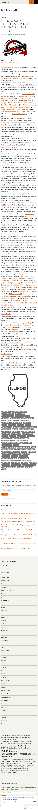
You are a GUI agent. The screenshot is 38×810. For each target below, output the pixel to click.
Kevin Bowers (5, 203)
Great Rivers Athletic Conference (12, 422)
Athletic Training (6, 590)
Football (4, 743)
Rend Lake (15, 456)
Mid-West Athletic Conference (13, 307)
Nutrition (3, 660)
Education (4, 610)
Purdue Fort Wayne (20, 767)
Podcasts (3, 667)
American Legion (6, 584)
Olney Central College (8, 105)
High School (4, 630)
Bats (2, 594)
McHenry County (22, 440)
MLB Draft (24, 763)
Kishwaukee (31, 436)
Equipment (4, 614)
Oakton (24, 451)
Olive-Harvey (6, 453)
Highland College (15, 283)
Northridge (4, 657)
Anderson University (27, 735)
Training (3, 704)
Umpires (3, 710)
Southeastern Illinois (8, 460)
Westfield (15, 772)
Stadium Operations (7, 697)
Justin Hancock (6, 207)
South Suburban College (21, 107)
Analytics (3, 587)
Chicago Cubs (5, 739)
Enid (9, 420)
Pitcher (13, 767)
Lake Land (5, 438)
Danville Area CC (6, 280)
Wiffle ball (4, 720)
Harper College (10, 325)
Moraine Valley (6, 445)
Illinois (28, 425)
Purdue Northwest (29, 766)
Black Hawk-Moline (7, 413)
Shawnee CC (5, 107)
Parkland (26, 453)
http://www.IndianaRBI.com (10, 63)
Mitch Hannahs (29, 214)
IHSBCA (16, 746)
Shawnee (14, 458)
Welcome (3, 717)
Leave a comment (20, 34)
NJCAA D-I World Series (8, 449)
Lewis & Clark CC (22, 289)
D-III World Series (15, 363)
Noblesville (30, 765)
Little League (4, 640)
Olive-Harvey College (20, 103)
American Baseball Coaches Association (11, 735)
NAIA (30, 763)
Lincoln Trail (6, 440)
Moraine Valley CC (16, 294)
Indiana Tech (29, 759)
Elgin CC (21, 280)
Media (2, 647)
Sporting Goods (5, 690)
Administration (5, 577)
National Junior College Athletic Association (15, 447)
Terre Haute (5, 465)
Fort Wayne (11, 743)
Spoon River (5, 462)
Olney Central (17, 453)
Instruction (4, 637)
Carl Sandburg (20, 413)
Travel (3, 707)
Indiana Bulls (14, 751)
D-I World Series (26, 349)
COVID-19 (23, 741)
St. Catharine (15, 462)
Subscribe (4, 494)
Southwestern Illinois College (10, 111)
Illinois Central (7, 427)
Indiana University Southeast (21, 761)
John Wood (16, 431)
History (3, 634)
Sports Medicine (5, 694)
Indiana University (7, 761)
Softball (27, 768)
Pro (2, 670)
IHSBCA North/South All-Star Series (13, 748)
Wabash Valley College (19, 114)
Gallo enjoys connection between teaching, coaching (16, 510)
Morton (16, 445)
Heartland (12, 425)
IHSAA (28, 743)
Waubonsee (29, 467)
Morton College (6, 296)
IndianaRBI (5, 2)
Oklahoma (32, 451)
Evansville (29, 741)
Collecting (4, 604)
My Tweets (4, 566)
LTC (14, 440)
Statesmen (25, 462)
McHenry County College (28, 291)
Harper (4, 425)
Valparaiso (25, 770)
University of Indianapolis (16, 770)
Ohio (9, 767)
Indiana (15, 429)
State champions (5, 770)
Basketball (25, 737)
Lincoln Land (24, 438)
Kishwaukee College (26, 98)
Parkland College (22, 296)
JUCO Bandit (6, 433)
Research (3, 677)
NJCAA (33, 447)
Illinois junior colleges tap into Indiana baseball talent (15, 25)
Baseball (17, 737)
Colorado (5, 418)
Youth (2, 724)
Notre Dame (4, 767)
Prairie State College (7, 298)
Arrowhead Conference (11, 331)
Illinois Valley (6, 429)
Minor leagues (5, 650)
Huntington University (20, 743)
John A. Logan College (20, 96)
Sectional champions (18, 768)
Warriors (21, 467)
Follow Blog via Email (9, 783)
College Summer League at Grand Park (10, 741)
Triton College (31, 111)
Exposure (3, 617)
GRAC (14, 420)
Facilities (3, 620)
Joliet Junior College (28, 325)
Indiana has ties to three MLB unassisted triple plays (16, 518)
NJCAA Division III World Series (10, 451)
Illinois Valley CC (20, 285)
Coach (20, 739)
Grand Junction (23, 420)
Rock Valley (23, 456)
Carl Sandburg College (19, 278)
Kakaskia (4, 436)
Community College (17, 418)
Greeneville (27, 422)
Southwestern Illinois (24, 460)
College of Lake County (23, 416)
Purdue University (6, 768)
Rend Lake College (26, 105)
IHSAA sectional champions (7, 746)
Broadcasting (5, 600)
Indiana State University (27, 429)
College (3, 17)
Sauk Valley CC (31, 298)
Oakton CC (9, 327)
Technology (4, 700)
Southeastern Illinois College (16, 109)
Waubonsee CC (16, 329)
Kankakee (12, 436)
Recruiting (4, 674)
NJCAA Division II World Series (26, 449)
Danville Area (29, 418)
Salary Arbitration (6, 680)
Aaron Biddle (5, 125)
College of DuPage (26, 323)
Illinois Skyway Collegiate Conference (13, 343)
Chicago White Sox (13, 739)
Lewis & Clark (14, 438)
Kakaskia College (6, 98)
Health (3, 627)
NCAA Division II (14, 765)
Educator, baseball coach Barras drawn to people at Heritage (18, 521)
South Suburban (23, 458)
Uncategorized (5, 714)
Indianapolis (5, 759)
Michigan (17, 763)
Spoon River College (14, 300)
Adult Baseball (5, 580)
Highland (20, 425)
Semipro (3, 687)
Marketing (4, 644)
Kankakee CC (17, 287)
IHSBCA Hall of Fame (26, 746)
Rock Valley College (25, 327)
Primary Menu (36, 2)
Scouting (3, 684)
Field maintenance (6, 624)
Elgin (3, 420)
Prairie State (6, 456)
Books (3, 597)
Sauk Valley (5, 458)
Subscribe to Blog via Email (11, 481)
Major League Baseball (8, 763)
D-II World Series (6, 354)
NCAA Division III (22, 765)
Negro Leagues (5, 654)
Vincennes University (29, 465)
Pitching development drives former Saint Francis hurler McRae (19, 535)
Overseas (4, 664)
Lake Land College (12, 100)
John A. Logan (6, 431)
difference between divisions (16, 83)
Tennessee (33, 462)
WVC (3, 469)
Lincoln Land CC (6, 291)
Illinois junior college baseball (10, 67)
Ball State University (7, 737)
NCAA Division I (5, 765)
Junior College (16, 433)
